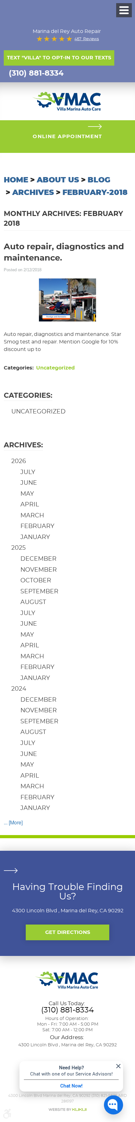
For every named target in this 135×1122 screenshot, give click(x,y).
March (32, 516)
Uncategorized (55, 367)
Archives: (23, 445)
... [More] (13, 822)
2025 (18, 548)
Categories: (28, 395)
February (37, 526)
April (29, 505)
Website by (67, 1109)
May (27, 494)
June (28, 483)
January (35, 537)
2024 (18, 689)
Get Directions (67, 932)
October (35, 581)
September (39, 592)
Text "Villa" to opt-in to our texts (59, 57)
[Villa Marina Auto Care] (67, 101)
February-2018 (94, 193)
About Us (58, 180)
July (27, 472)
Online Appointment (67, 136)
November (38, 570)
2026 (18, 461)
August (33, 602)
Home (16, 180)
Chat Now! (71, 1085)
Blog (99, 180)
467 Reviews (86, 39)
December (38, 559)
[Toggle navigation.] (124, 10)
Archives (33, 193)
